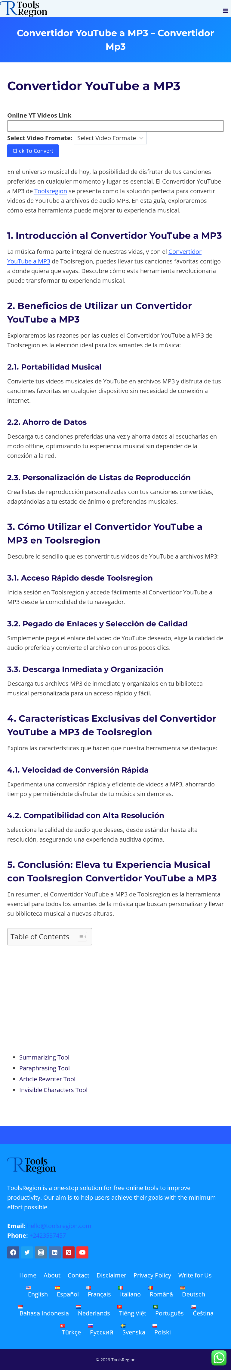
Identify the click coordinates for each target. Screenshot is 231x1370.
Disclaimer (111, 1275)
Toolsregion (50, 191)
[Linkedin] (55, 1252)
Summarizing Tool (44, 1057)
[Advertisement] (115, 1001)
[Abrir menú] (225, 9)
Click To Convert (33, 150)
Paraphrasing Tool (44, 1068)
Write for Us (195, 1275)
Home (27, 1275)
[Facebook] (13, 1252)
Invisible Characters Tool (53, 1090)
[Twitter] (27, 1252)
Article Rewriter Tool (47, 1079)
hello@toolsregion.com (59, 1226)
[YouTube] (82, 1252)
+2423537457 (47, 1235)
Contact (78, 1275)
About (52, 1275)
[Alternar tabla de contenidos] (79, 936)
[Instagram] (41, 1252)
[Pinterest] (69, 1252)
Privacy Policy (152, 1275)
